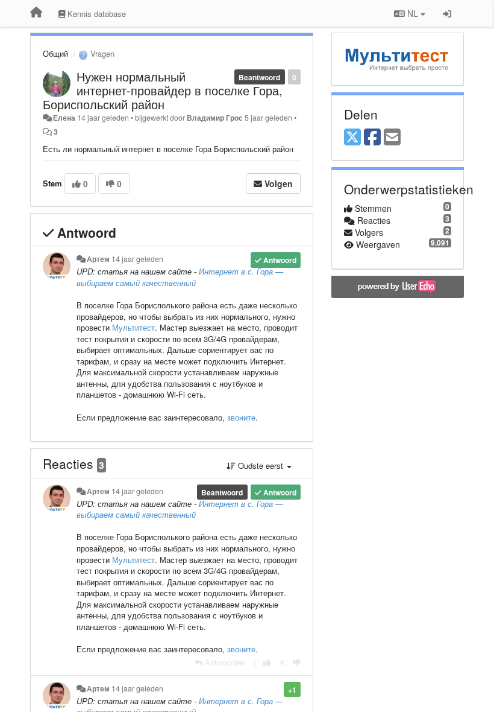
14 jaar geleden (137, 258)
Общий (55, 53)
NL (413, 13)
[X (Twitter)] (352, 137)
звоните (241, 417)
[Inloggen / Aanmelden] (447, 13)
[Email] (392, 137)
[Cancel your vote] (282, 662)
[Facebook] (372, 137)
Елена (64, 117)
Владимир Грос (215, 117)
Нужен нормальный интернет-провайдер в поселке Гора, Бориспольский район (163, 90)
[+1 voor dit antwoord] (267, 662)
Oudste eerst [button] (261, 465)
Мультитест (133, 327)
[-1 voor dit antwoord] (297, 662)
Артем (98, 258)
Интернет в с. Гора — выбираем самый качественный (180, 276)
